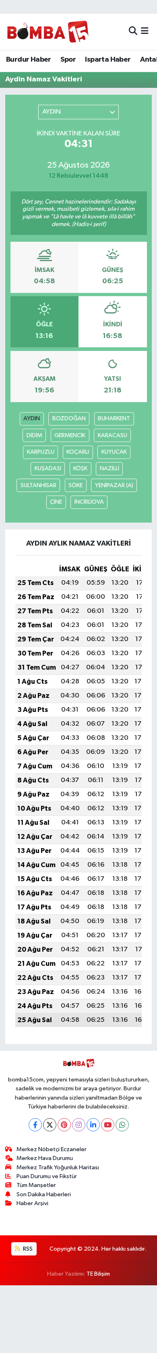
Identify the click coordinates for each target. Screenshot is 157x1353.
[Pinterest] (64, 1124)
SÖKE (75, 485)
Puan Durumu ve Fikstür (47, 1176)
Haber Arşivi (32, 1203)
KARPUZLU (40, 452)
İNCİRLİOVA (89, 502)
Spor (68, 59)
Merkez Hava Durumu (45, 1158)
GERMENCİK (69, 435)
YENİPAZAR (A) (114, 485)
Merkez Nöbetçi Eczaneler (52, 1149)
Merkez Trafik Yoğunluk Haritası (58, 1167)
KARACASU (112, 435)
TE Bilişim (98, 1274)
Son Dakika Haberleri (44, 1194)
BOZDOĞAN (69, 418)
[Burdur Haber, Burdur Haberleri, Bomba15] (47, 31)
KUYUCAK (114, 452)
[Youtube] (107, 1124)
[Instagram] (78, 1124)
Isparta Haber (107, 59)
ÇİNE (56, 502)
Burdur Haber (28, 59)
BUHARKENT (114, 418)
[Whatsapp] (122, 1124)
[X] (49, 1124)
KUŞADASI (48, 468)
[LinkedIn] (93, 1124)
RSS (27, 1249)
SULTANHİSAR (38, 485)
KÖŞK (80, 468)
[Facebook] (35, 1124)
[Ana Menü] (145, 31)
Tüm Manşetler (36, 1185)
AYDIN (31, 418)
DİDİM (34, 435)
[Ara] (133, 31)
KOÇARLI (77, 452)
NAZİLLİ (109, 468)
